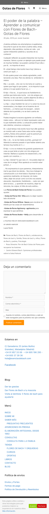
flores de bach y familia (13, 238)
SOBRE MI (9, 416)
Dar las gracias (12, 386)
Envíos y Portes (12, 482)
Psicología (22, 241)
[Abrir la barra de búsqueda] (28, 8)
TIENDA (8, 445)
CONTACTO (10, 463)
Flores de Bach (12, 235)
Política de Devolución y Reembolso (22, 489)
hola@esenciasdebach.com (18, 358)
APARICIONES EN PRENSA (17, 427)
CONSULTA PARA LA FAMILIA (21, 441)
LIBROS (8, 459)
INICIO (8, 412)
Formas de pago (12, 486)
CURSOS (11, 452)
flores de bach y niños (31, 238)
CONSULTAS (11, 437)
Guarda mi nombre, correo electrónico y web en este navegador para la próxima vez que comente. (25, 316)
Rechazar (42, 506)
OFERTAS (11, 455)
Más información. (9, 511)
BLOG (7, 466)
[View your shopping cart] (34, 8)
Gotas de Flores (13, 8)
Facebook (10, 364)
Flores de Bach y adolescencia (30, 235)
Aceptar (33, 506)
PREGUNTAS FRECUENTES (20, 423)
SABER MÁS (10, 420)
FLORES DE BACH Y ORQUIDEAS (22, 448)
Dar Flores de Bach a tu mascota (20, 390)
